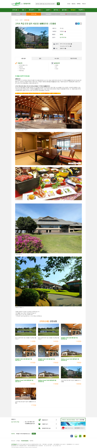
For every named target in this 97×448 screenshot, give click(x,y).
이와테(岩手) (48, 14)
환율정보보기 (45, 420)
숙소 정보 (57, 58)
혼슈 (40, 10)
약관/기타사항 (73, 58)
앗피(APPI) (63, 14)
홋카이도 (56, 10)
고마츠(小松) (33, 14)
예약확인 (78, 3)
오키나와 (15, 10)
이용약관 (31, 440)
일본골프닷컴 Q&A (46, 428)
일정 (40, 58)
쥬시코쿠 (31, 10)
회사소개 (13, 440)
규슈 (23, 10)
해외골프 (73, 10)
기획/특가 (81, 10)
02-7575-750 (15, 422)
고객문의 (18, 440)
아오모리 (18, 14)
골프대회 (64, 10)
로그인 (68, 3)
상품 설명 (23, 58)
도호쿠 (48, 10)
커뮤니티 (84, 3)
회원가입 (73, 3)
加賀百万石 (62, 48)
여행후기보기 (45, 424)
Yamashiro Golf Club (65, 46)
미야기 (78, 14)
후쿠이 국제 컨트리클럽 (65, 43)
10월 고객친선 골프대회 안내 (21, 433)
